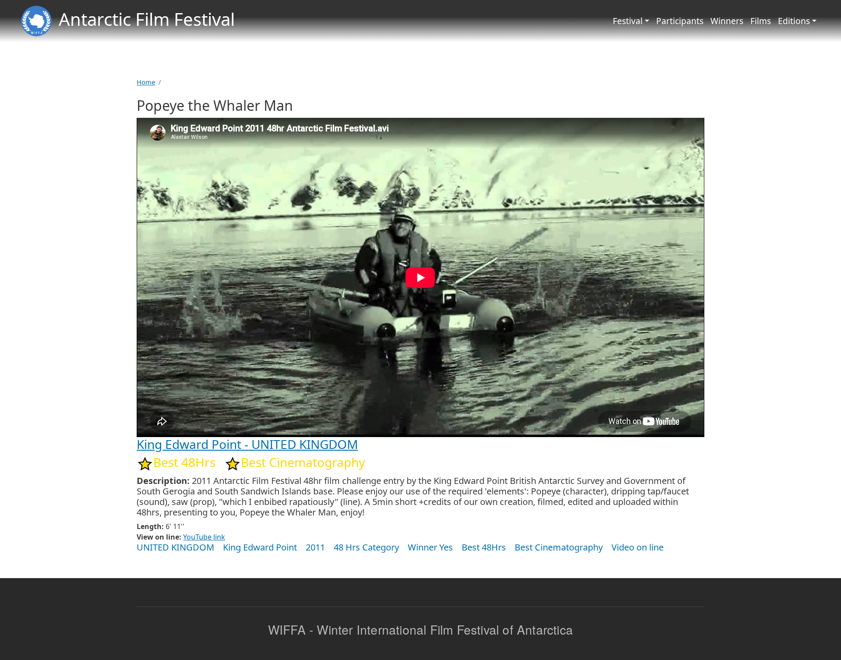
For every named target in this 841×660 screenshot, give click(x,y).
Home (146, 82)
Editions (794, 21)
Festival (628, 21)
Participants (679, 21)
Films (760, 21)
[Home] (36, 21)
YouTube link (204, 537)
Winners (726, 21)
